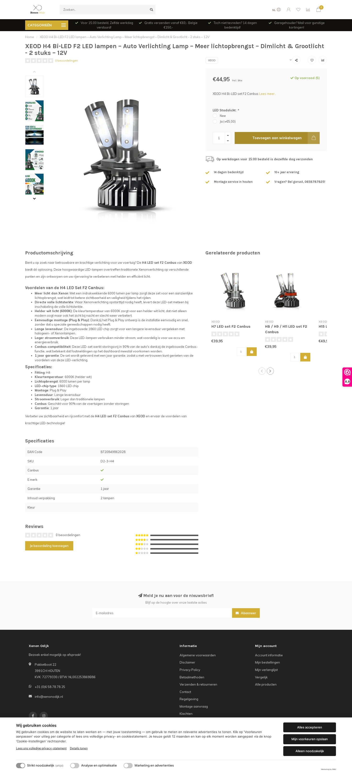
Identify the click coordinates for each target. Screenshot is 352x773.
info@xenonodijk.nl (49, 697)
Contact (185, 692)
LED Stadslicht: (226, 110)
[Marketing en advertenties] (128, 765)
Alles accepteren (309, 727)
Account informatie (269, 655)
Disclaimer (187, 662)
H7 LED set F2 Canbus (230, 326)
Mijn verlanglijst (266, 670)
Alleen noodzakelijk (309, 751)
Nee (223, 116)
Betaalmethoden (192, 677)
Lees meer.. (267, 94)
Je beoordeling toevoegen (49, 546)
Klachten (186, 714)
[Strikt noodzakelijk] (20, 765)
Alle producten (266, 684)
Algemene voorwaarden (198, 655)
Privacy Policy (190, 670)
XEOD (212, 60)
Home (29, 37)
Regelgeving (189, 699)
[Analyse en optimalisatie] (74, 765)
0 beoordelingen (66, 60)
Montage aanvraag (194, 706)
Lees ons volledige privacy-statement (41, 748)
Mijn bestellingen (267, 662)
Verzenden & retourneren (198, 684)
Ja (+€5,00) (228, 121)
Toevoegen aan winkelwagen (277, 138)
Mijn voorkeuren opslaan (309, 739)
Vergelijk (261, 677)
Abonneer (248, 613)
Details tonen (79, 748)
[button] (38, 72)
